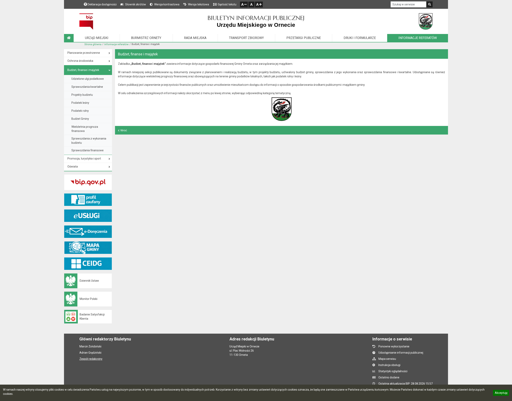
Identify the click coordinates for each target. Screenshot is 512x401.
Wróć (123, 130)
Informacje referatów (116, 44)
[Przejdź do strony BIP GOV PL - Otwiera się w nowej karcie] (86, 21)
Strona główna (92, 44)
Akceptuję (501, 393)
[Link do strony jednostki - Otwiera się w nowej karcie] (426, 21)
